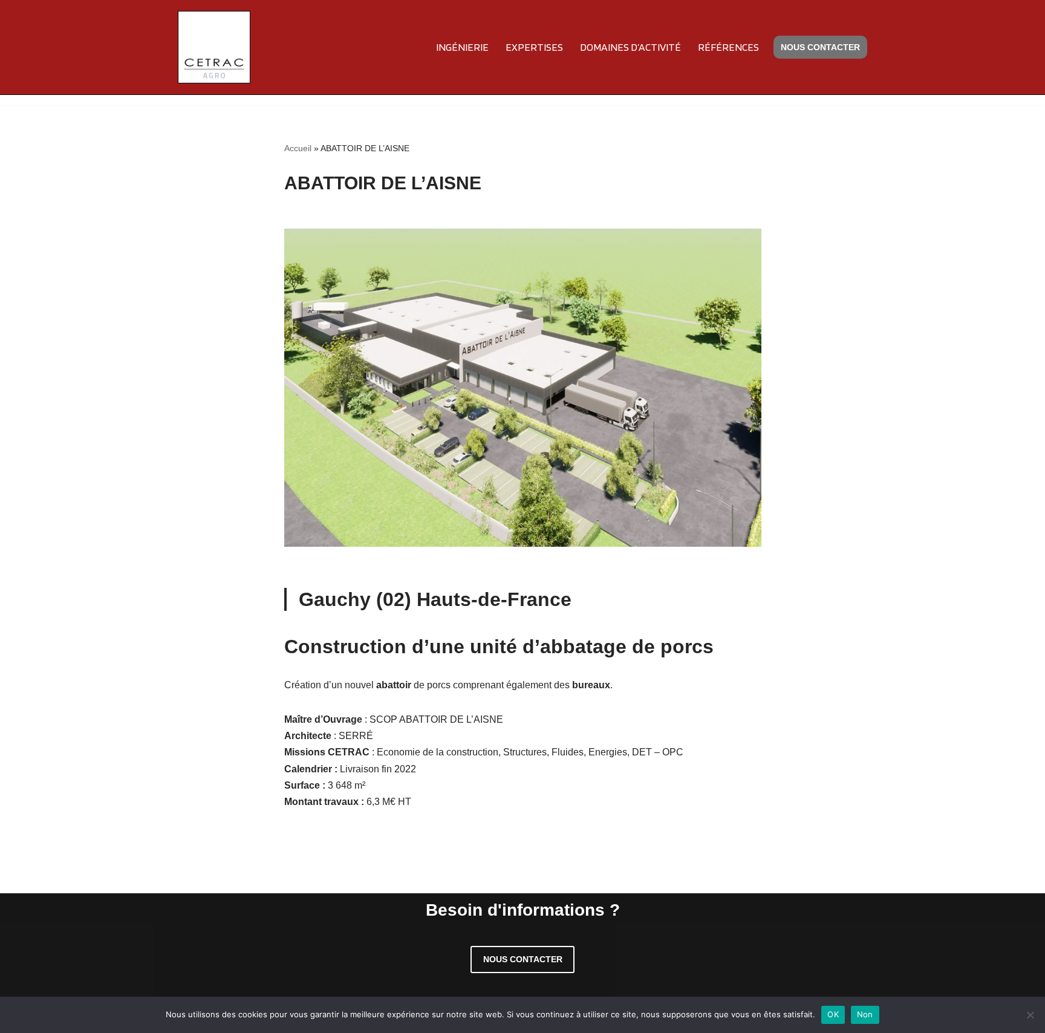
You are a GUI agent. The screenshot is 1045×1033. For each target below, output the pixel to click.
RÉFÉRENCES (728, 47)
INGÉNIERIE (462, 47)
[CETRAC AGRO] (214, 47)
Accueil (297, 148)
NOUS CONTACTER (820, 47)
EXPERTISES (534, 47)
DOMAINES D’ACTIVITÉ (630, 47)
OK (833, 1014)
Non (865, 1014)
